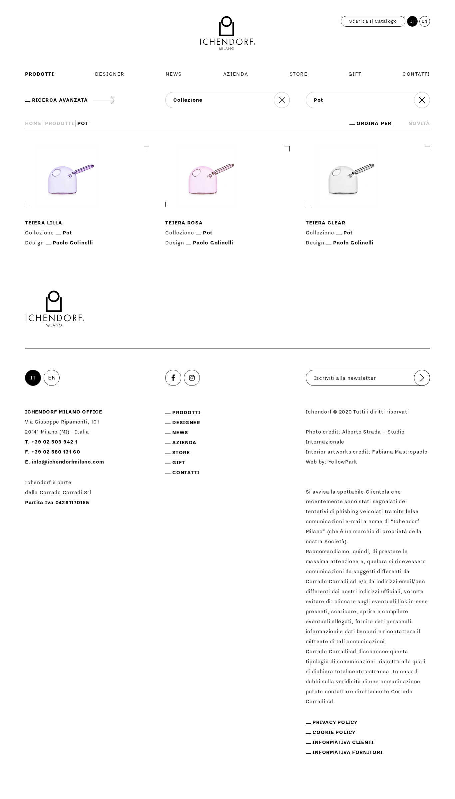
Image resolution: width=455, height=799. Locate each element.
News (174, 74)
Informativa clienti (343, 742)
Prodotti (39, 74)
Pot (67, 233)
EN (425, 21)
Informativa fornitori (347, 752)
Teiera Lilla (43, 223)
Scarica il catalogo (373, 21)
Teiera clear (326, 223)
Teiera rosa (184, 223)
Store (298, 74)
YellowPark (343, 462)
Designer (110, 74)
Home (33, 123)
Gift (354, 74)
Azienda (235, 74)
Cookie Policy (333, 732)
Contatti (416, 74)
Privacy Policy (334, 722)
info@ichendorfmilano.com (68, 462)
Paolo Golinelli (73, 243)
